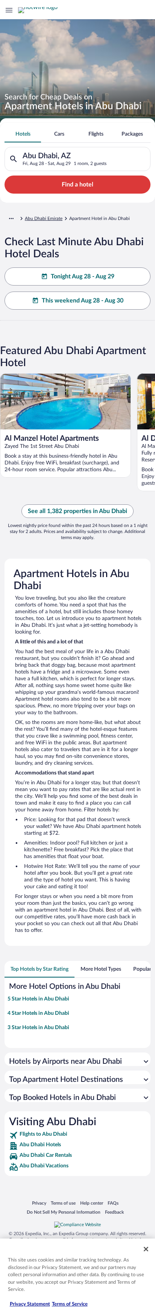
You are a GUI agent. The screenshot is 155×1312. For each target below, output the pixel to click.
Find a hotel (77, 185)
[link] (77, 1135)
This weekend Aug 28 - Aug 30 (82, 301)
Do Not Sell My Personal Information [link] (63, 1212)
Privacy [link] (39, 1203)
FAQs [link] (113, 1203)
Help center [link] (91, 1203)
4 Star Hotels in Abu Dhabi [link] (38, 1013)
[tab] (23, 134)
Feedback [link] (114, 1212)
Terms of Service (70, 1304)
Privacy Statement (30, 1304)
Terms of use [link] (63, 1203)
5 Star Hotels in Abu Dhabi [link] (38, 999)
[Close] (146, 1249)
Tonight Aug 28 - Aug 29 (82, 276)
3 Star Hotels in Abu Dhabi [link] (38, 1027)
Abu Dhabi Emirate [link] (43, 218)
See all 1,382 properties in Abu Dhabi (77, 511)
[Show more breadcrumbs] (11, 218)
